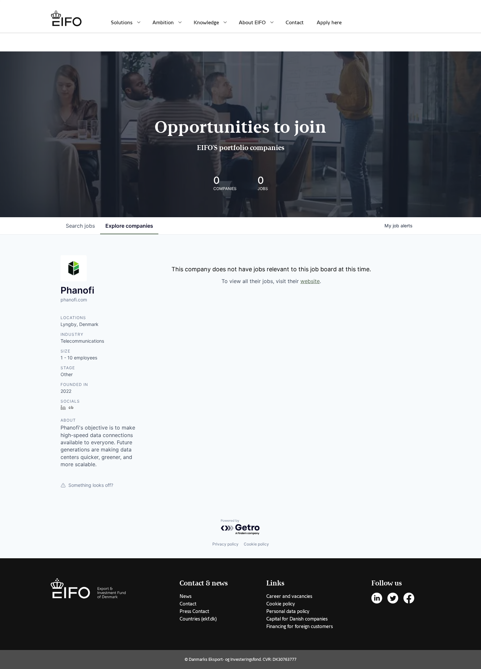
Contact (295, 23)
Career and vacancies (289, 596)
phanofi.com (74, 299)
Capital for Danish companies (297, 618)
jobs (80, 225)
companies (129, 225)
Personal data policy (287, 611)
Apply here (329, 23)
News (185, 596)
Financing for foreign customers (299, 626)
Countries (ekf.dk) (198, 618)
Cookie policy (256, 544)
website (310, 281)
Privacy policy (225, 544)
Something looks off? (90, 485)
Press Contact (194, 611)
